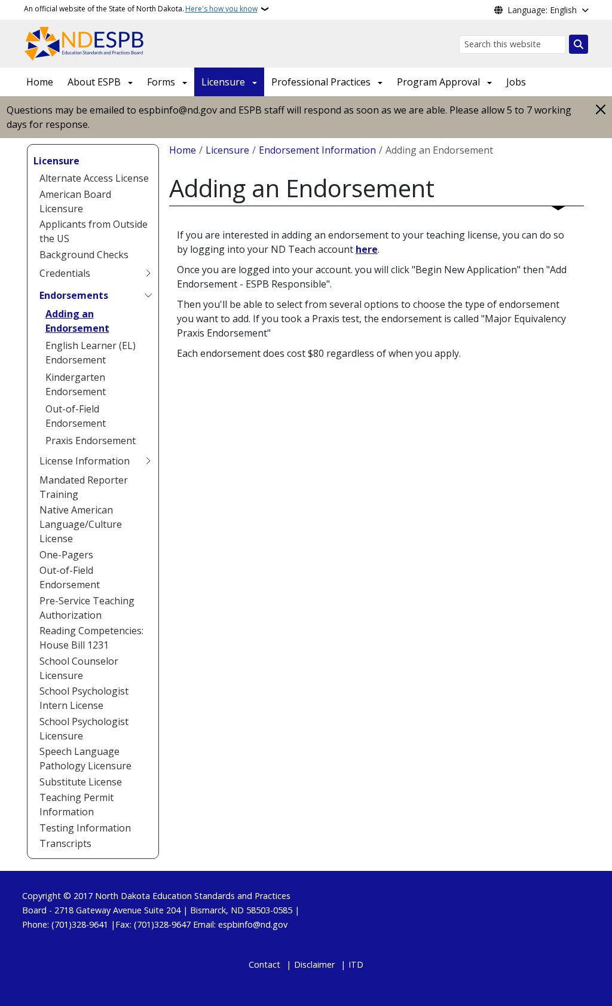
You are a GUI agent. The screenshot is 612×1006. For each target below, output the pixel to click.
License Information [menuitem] (84, 460)
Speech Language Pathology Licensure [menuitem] (85, 758)
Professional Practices (321, 81)
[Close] (600, 109)
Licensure (223, 81)
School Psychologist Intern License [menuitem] (83, 698)
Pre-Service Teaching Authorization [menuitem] (86, 608)
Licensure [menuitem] (56, 160)
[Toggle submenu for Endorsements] (148, 295)
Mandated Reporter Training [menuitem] (83, 487)
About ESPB (94, 81)
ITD (355, 964)
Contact (264, 964)
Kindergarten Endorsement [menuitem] (75, 384)
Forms (161, 81)
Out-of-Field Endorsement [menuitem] (75, 416)
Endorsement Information (317, 150)
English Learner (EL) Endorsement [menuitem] (90, 352)
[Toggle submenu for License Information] (148, 461)
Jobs (516, 81)
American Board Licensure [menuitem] (75, 201)
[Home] (84, 42)
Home (39, 81)
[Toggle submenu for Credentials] (148, 273)
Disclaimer (314, 964)
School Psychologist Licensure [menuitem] (83, 728)
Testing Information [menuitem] (85, 827)
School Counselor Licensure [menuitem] (78, 668)
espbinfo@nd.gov (252, 924)
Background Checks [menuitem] (83, 254)
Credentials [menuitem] (64, 273)
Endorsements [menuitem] (73, 295)
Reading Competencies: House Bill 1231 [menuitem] (91, 638)
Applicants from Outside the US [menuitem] (93, 231)
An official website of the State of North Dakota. (141, 9)
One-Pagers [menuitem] (66, 554)
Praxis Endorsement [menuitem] (90, 440)
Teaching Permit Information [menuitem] (76, 804)
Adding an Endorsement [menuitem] (77, 321)
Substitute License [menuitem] (80, 781)
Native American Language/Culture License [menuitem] (80, 524)
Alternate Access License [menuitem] (94, 178)
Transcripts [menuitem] (65, 843)
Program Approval (438, 81)
